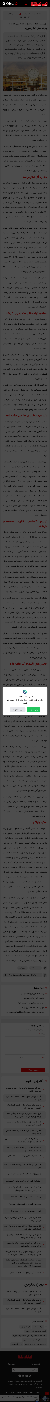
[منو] (26, 4)
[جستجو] (16, 3)
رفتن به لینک (33, 709)
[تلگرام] (3, 4)
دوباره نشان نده (17, 710)
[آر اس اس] (12, 4)
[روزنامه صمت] (39, 4)
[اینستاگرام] (9, 4)
